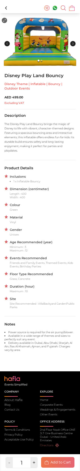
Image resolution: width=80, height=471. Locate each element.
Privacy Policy (13, 434)
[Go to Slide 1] (39, 61)
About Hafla (13, 400)
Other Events (48, 414)
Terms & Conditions (17, 429)
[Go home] (12, 378)
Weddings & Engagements (57, 409)
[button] (40, 41)
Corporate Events (51, 404)
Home (44, 399)
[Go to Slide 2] (41, 60)
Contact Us (11, 409)
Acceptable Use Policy (19, 439)
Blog (7, 404)
